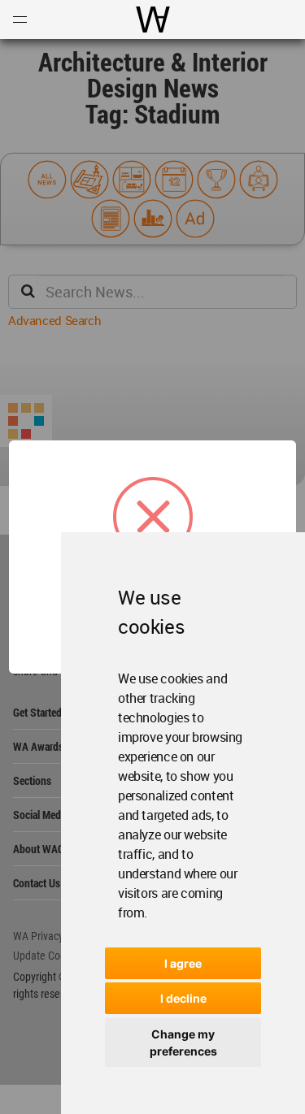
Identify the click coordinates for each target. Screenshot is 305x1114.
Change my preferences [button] (183, 1042)
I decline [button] (183, 998)
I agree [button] (183, 963)
